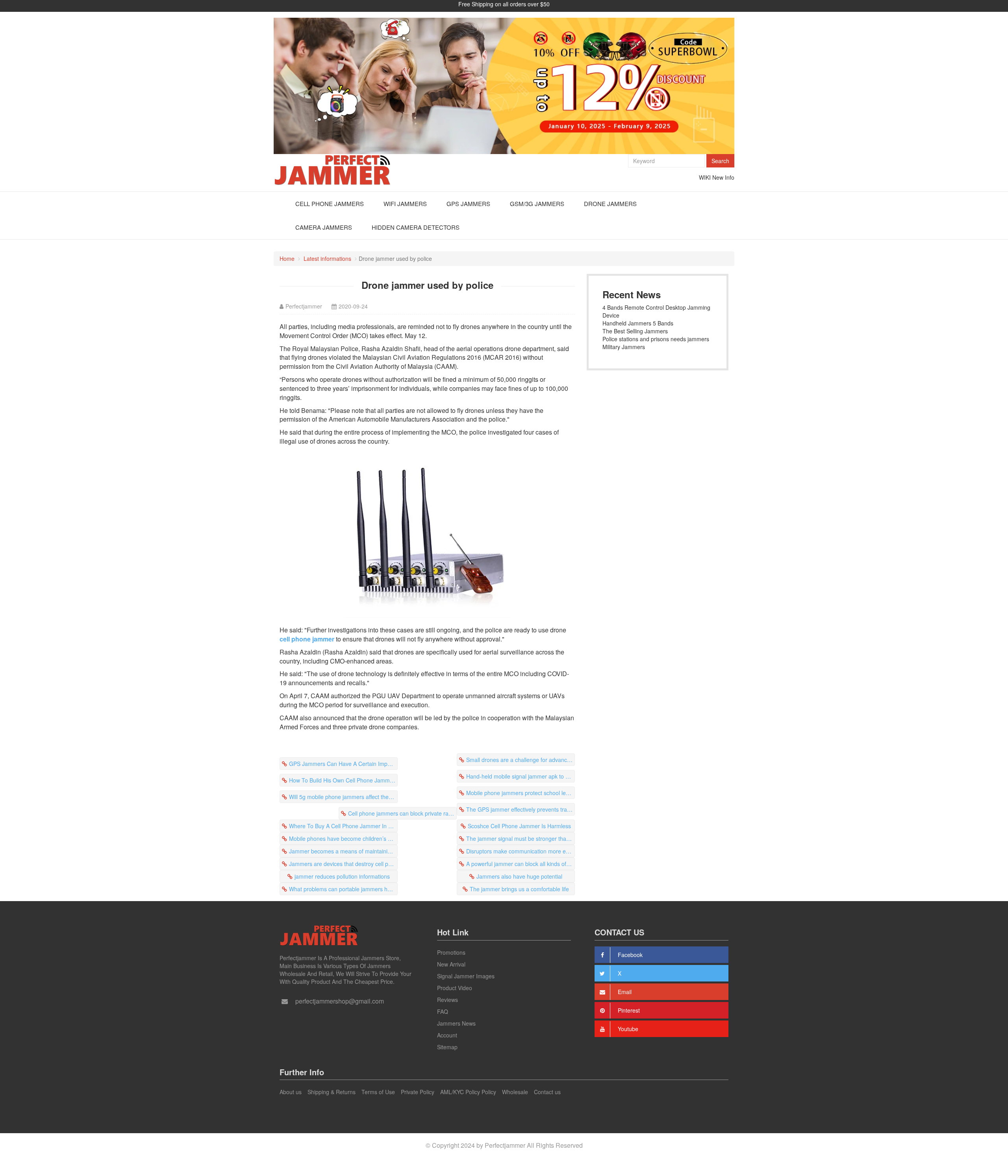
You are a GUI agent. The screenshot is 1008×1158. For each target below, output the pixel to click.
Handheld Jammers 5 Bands (637, 323)
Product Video (454, 988)
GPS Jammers (468, 203)
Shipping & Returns (332, 1092)
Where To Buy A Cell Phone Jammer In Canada (343, 826)
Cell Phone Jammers (329, 203)
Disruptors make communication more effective (520, 851)
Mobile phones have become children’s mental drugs (343, 838)
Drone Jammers (610, 203)
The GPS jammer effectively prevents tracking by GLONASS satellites (520, 809)
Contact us (547, 1092)
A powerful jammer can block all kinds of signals (520, 864)
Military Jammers (623, 347)
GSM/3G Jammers (537, 203)
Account (447, 1035)
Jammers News (456, 1023)
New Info (723, 177)
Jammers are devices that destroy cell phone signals (343, 864)
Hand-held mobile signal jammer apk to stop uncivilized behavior (520, 776)
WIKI (705, 177)
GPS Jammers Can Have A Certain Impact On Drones (343, 764)
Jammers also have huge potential (519, 876)
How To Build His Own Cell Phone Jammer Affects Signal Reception (343, 780)
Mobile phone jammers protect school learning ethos (520, 793)
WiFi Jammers (405, 203)
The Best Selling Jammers (635, 331)
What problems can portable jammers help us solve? (343, 889)
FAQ (442, 1011)
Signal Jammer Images (466, 976)
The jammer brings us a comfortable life (519, 889)
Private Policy (417, 1092)
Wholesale (515, 1092)
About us (291, 1092)
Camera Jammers (323, 227)
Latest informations (327, 258)
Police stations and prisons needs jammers (655, 339)
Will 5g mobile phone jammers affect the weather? (343, 797)
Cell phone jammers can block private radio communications (402, 813)
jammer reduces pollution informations (342, 876)
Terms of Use (378, 1092)
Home (287, 258)
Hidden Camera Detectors (416, 227)
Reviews (447, 1000)
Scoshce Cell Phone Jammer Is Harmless (519, 826)
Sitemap (447, 1047)
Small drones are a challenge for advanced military (520, 760)
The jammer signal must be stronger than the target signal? (520, 838)
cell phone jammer (307, 638)
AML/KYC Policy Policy (468, 1092)
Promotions (451, 952)
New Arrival (451, 964)
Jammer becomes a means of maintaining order (343, 851)
